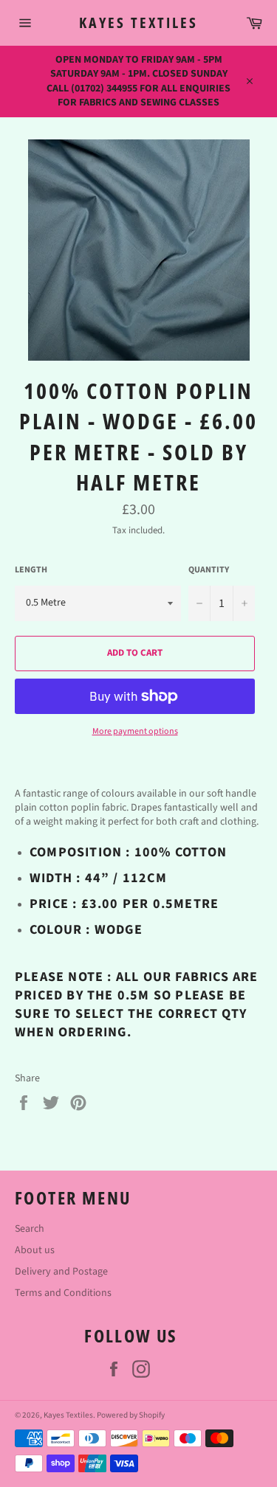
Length (31, 570)
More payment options (135, 732)
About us (35, 1250)
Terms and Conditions (63, 1293)
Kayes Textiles (138, 22)
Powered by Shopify (131, 1415)
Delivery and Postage (61, 1271)
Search (29, 1228)
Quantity (208, 570)
